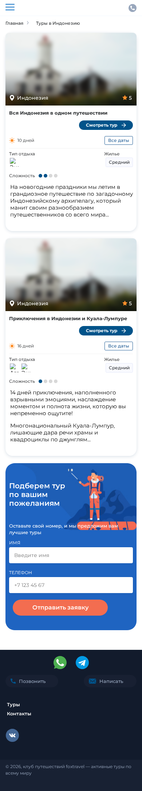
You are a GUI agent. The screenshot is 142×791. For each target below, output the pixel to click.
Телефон (20, 572)
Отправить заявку (60, 607)
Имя (14, 542)
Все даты (118, 140)
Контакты (19, 713)
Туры (13, 704)
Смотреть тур (101, 125)
